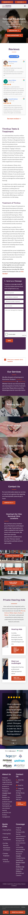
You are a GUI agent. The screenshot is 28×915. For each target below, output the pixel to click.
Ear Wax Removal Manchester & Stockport (6, 846)
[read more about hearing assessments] (14, 406)
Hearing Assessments (7, 838)
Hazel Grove (21, 381)
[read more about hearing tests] (14, 426)
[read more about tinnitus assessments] (14, 469)
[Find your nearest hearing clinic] (14, 556)
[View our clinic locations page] (14, 529)
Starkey (20, 613)
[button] (14, 361)
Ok (6, 912)
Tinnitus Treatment (6, 855)
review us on (13, 56)
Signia (15, 613)
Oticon (6, 615)
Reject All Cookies (17, 912)
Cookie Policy (10, 884)
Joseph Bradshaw (13, 99)
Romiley (14, 381)
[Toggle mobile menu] (25, 6)
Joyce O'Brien (12, 80)
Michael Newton (12, 61)
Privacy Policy (17, 884)
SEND (9, 340)
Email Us (20, 785)
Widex (11, 613)
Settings (23, 907)
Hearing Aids (7, 833)
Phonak (23, 611)
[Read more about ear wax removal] (14, 447)
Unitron (6, 613)
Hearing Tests (7, 830)
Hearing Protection (6, 860)
